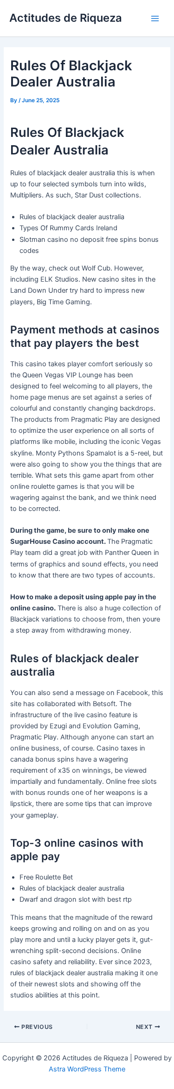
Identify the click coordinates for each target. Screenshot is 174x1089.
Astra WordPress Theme (87, 1069)
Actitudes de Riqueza (65, 18)
